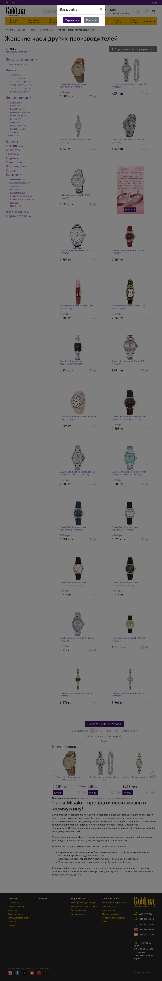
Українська (72, 20)
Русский (91, 20)
